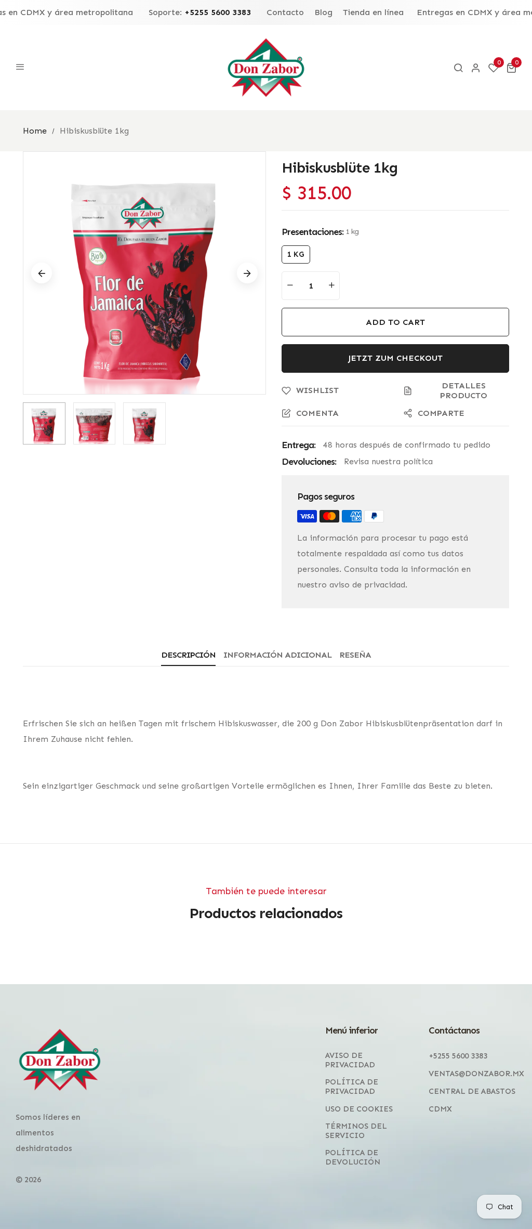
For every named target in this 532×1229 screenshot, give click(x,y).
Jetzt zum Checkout (395, 358)
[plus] (331, 285)
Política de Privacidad (351, 1086)
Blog (323, 12)
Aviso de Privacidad (350, 1060)
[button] (511, 67)
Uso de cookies (359, 1109)
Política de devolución (352, 1157)
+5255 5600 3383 (458, 1056)
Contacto (285, 12)
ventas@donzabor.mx (476, 1073)
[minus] (290, 285)
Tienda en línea (373, 12)
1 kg (295, 254)
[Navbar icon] (20, 67)
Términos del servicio (356, 1130)
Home (35, 131)
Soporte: (200, 12)
